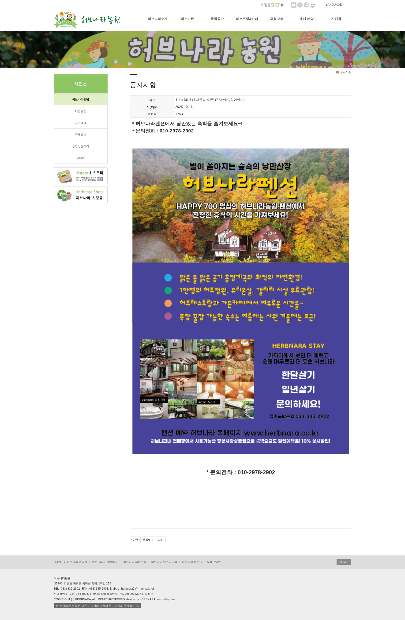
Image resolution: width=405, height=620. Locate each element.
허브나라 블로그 (192, 562)
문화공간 (217, 19)
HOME (58, 562)
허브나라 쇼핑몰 (77, 562)
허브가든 (187, 19)
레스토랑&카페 (247, 19)
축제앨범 (80, 134)
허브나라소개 (158, 19)
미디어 (80, 158)
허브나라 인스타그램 (164, 562)
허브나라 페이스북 (134, 562)
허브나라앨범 (80, 99)
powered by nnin (165, 599)
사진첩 (336, 19)
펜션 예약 (307, 19)
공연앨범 (80, 122)
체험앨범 (80, 111)
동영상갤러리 (80, 146)
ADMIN (344, 562)
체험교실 (276, 19)
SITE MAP (213, 562)
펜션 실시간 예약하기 (105, 562)
